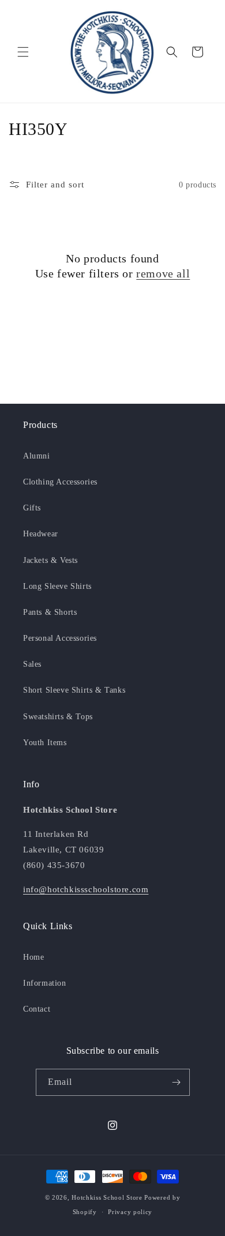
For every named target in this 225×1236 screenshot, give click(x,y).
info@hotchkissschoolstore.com (85, 889)
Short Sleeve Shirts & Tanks (74, 690)
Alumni (36, 456)
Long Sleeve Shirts (57, 586)
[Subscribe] (176, 1082)
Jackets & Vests (50, 560)
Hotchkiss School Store (107, 1197)
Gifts (32, 508)
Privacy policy (130, 1211)
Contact (36, 1009)
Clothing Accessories (60, 482)
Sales (32, 664)
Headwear (40, 533)
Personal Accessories (60, 638)
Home (33, 957)
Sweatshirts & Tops (58, 716)
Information (44, 983)
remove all (163, 273)
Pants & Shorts (50, 612)
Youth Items (45, 742)
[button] (23, 52)
